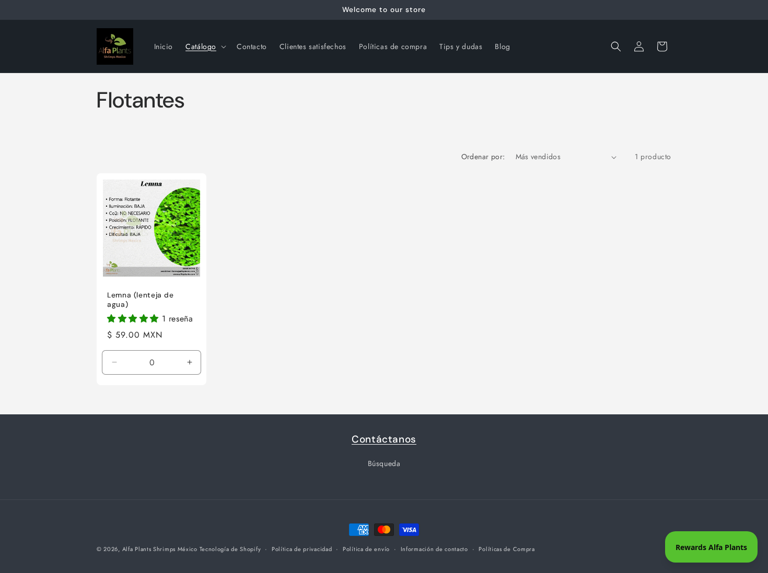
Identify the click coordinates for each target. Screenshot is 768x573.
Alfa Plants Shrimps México (161, 549)
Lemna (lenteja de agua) (140, 300)
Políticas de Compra (506, 548)
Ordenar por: (483, 156)
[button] (204, 46)
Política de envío (366, 548)
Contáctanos (384, 439)
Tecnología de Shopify (230, 549)
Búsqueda (384, 463)
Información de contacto (434, 548)
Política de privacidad (302, 548)
